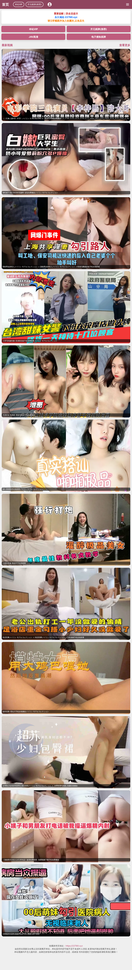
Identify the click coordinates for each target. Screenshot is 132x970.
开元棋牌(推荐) (35, 4)
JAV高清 (33, 36)
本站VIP (18, 4)
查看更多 (124, 45)
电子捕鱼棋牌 (98, 36)
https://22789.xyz (74, 945)
